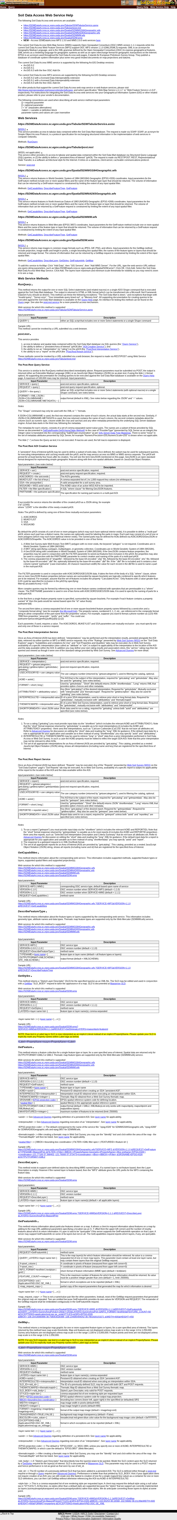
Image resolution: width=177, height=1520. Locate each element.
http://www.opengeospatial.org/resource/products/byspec (45, 90)
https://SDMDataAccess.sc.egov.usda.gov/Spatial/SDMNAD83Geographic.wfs (62, 33)
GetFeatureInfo (77, 260)
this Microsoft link (68, 611)
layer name (39, 954)
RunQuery (33, 142)
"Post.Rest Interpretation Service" (102, 349)
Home (3, 7)
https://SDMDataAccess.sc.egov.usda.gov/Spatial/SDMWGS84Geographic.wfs (62, 30)
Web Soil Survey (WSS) (128, 640)
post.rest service (51, 302)
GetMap (89, 260)
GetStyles (64, 260)
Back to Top (8, 1513)
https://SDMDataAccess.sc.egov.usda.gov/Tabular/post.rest (52, 28)
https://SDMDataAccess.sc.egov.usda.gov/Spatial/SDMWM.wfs (54, 35)
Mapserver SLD (118, 983)
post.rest (31, 165)
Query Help (142, 7)
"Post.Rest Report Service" (79, 351)
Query (11, 7)
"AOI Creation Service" (93, 346)
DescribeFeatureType (54, 188)
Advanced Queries (125, 650)
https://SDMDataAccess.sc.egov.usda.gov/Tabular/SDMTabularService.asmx (61, 25)
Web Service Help (159, 7)
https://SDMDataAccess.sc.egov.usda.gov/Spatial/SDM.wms (53, 38)
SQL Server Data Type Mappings (115, 433)
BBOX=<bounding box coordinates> (37, 1400)
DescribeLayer (51, 260)
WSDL (22, 129)
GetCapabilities (35, 188)
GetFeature (71, 188)
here (98, 40)
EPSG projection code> (44, 1100)
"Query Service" (129, 344)
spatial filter (26, 1103)
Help (173, 7)
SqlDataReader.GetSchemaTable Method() (64, 430)
